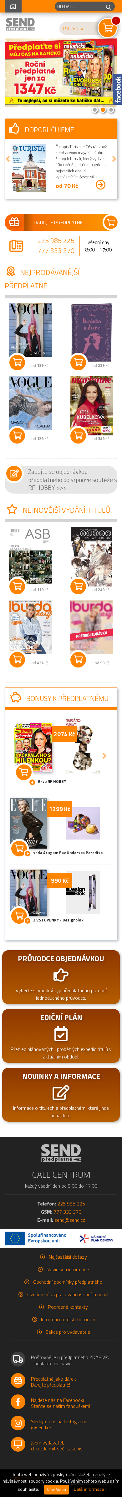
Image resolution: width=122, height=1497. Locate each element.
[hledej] (108, 6)
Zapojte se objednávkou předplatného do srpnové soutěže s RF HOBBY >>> (72, 480)
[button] (8, 159)
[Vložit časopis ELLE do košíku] (19, 847)
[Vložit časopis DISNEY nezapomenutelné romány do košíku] (78, 363)
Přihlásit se (73, 28)
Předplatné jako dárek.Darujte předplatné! (54, 1381)
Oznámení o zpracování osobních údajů (67, 1294)
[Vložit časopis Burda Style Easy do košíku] (17, 660)
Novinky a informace (68, 1269)
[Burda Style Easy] (30, 627)
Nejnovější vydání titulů (65, 509)
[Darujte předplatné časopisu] (61, 222)
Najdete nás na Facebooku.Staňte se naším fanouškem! (60, 1403)
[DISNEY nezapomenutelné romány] (91, 333)
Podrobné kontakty (68, 1307)
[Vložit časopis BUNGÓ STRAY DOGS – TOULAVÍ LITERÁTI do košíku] (78, 586)
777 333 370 (56, 251)
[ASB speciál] (30, 555)
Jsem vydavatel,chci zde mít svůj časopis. (57, 1445)
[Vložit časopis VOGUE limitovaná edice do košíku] (17, 436)
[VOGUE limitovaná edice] (30, 403)
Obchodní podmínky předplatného (67, 1282)
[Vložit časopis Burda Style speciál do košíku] (78, 660)
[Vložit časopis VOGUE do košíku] (17, 363)
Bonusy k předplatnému (67, 698)
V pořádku (56, 1489)
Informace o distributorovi (68, 1319)
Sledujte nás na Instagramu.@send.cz (59, 1424)
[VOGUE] (30, 330)
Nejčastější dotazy (68, 1257)
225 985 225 (56, 241)
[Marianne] (91, 405)
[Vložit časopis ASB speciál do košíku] (17, 586)
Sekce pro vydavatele (68, 1332)
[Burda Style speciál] (91, 627)
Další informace (89, 1489)
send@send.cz (69, 1220)
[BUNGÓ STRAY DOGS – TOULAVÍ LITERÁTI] (91, 556)
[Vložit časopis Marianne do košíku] (78, 436)
